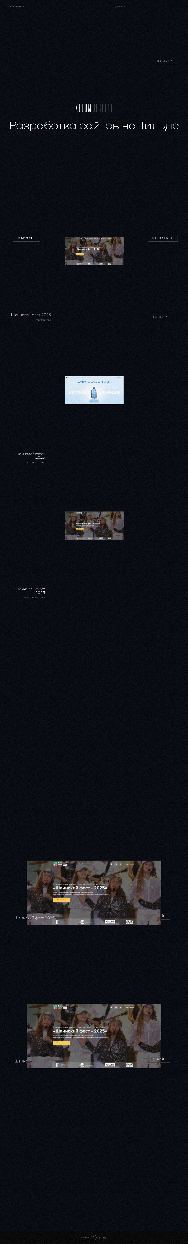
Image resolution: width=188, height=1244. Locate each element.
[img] (94, 251)
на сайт (165, 61)
